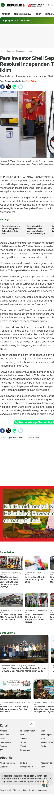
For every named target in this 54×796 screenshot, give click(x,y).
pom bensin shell (16, 437)
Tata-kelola (26, 20)
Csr (16, 20)
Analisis (23, 738)
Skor (43, 731)
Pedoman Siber (47, 763)
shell (3, 437)
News (2, 738)
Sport (43, 738)
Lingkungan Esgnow (24, 51)
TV (1, 750)
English (44, 746)
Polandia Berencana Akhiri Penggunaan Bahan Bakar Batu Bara (11, 230)
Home (2, 51)
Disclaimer (4, 767)
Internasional (5, 742)
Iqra (22, 734)
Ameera (3, 731)
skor (38, 14)
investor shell (33, 437)
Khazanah (4, 734)
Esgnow (10, 51)
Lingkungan (7, 20)
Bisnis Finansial (47, 742)
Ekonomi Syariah (23, 14)
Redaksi (24, 763)
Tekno (23, 742)
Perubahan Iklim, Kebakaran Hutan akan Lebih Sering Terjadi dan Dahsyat (36, 230)
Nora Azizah (31, 81)
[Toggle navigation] (3, 5)
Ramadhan (25, 750)
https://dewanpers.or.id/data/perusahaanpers (22, 781)
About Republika (7, 763)
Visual (23, 746)
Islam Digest (46, 734)
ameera (6, 14)
